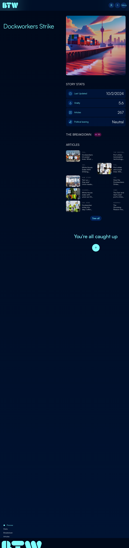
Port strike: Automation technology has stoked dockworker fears (118, 157)
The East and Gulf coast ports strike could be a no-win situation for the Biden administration (119, 195)
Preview (10, 525)
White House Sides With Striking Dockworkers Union (87, 169)
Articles (6, 536)
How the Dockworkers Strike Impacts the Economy (118, 182)
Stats (5, 529)
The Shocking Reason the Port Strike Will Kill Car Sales (118, 207)
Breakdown (8, 533)
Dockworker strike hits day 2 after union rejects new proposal (87, 207)
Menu (124, 5)
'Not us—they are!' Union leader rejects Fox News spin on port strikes (87, 182)
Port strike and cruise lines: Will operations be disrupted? (117, 169)
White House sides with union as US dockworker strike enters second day (87, 195)
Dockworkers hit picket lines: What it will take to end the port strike (87, 157)
